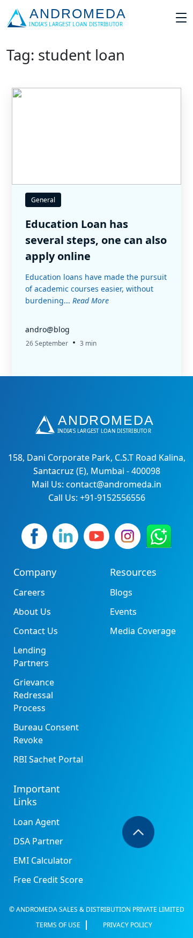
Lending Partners (31, 656)
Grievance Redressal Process (33, 695)
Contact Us (35, 631)
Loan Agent (36, 822)
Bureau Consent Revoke (46, 733)
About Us (32, 611)
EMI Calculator (42, 860)
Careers (29, 592)
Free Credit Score (48, 880)
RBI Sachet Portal (48, 759)
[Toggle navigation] (181, 17)
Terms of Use (58, 924)
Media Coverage (143, 631)
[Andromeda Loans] (68, 17)
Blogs (121, 592)
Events (123, 611)
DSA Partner (38, 841)
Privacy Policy (127, 924)
